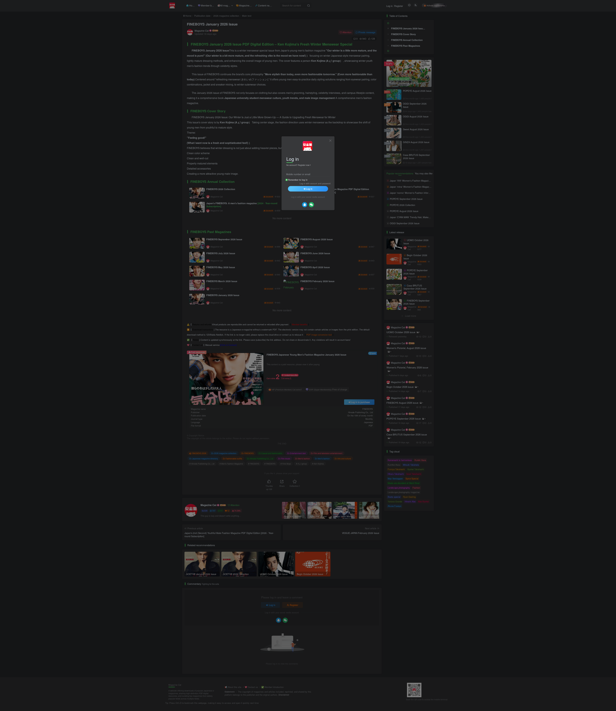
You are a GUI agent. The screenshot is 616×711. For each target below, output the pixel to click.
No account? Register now (297, 165)
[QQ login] (304, 204)
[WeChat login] (311, 204)
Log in (309, 188)
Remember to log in (298, 179)
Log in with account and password (315, 183)
